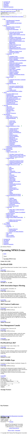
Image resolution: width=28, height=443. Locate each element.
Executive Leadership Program (16, 87)
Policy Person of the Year (15, 47)
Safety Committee (13, 70)
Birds (10, 169)
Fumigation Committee (14, 64)
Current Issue (12, 120)
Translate (11, 421)
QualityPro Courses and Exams (16, 156)
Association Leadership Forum (16, 86)
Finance (11, 133)
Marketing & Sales (13, 138)
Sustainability (12, 142)
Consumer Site (6, 1)
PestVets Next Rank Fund (15, 44)
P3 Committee (12, 68)
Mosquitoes (11, 177)
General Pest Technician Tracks (16, 160)
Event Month (4, 384)
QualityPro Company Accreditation (17, 212)
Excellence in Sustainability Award (17, 38)
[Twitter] (3, 417)
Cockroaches (12, 171)
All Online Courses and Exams (16, 154)
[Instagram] (7, 417)
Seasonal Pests (12, 185)
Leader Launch (12, 90)
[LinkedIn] (1, 417)
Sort (1, 379)
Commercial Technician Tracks (16, 162)
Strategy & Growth (13, 141)
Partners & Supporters (8, 7)
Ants (10, 167)
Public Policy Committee (14, 69)
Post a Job (3, 11)
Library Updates (13, 199)
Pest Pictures (12, 204)
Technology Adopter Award (15, 51)
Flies (10, 173)
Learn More (3, 270)
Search (2, 386)
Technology (12, 144)
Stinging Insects (12, 187)
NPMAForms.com (13, 221)
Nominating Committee (14, 66)
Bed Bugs (11, 168)
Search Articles (12, 122)
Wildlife (11, 193)
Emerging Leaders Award (15, 37)
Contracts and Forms (14, 128)
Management (12, 137)
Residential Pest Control (14, 181)
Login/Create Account (10, 11)
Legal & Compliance (14, 136)
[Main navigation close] (24, 16)
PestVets (11, 81)
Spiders (11, 186)
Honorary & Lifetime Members (16, 231)
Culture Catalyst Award (14, 33)
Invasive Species (13, 176)
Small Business (12, 140)
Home (4, 253)
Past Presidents (12, 230)
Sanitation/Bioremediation (15, 184)
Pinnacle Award (12, 46)
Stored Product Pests (14, 189)
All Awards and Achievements (16, 32)
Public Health (12, 180)
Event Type (3, 381)
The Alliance (6, 3)
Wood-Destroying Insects (15, 194)
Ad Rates (11, 124)
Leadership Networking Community (17, 79)
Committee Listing (13, 56)
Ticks (10, 191)
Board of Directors (13, 229)
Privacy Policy (11, 430)
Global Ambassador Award (15, 39)
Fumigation (11, 175)
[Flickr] (8, 417)
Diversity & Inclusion (14, 131)
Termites (11, 190)
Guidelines (11, 198)
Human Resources (13, 135)
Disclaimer (17, 430)
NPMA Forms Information (15, 220)
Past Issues (11, 123)
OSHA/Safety (12, 178)
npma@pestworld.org (14, 428)
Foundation (6, 5)
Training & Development (15, 145)
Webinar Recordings (13, 202)
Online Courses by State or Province (17, 155)
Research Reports (13, 200)
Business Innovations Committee (16, 57)
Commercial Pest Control (15, 172)
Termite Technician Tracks (15, 163)
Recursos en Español (14, 205)
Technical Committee (14, 72)
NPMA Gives (12, 43)
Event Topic (3, 382)
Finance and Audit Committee (16, 63)
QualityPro (5, 4)
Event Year (3, 385)
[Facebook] (5, 417)
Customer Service (13, 129)
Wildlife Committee (13, 73)
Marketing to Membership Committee (17, 65)
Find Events (3, 378)
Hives (10, 88)
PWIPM (11, 82)
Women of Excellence (14, 52)
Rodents (11, 182)
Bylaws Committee (13, 59)
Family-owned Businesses (15, 132)
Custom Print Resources (14, 203)
